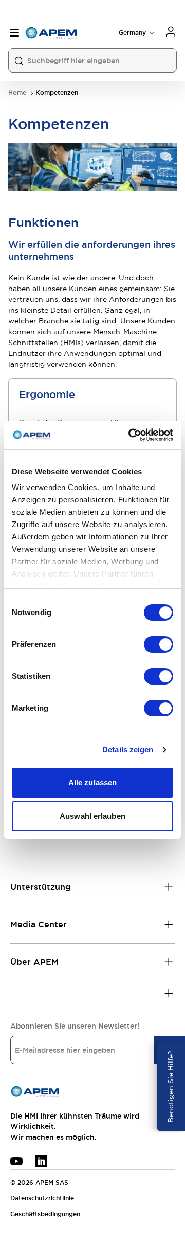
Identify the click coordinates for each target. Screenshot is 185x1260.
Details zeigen (127, 749)
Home (17, 93)
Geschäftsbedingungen (45, 1214)
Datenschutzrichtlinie (42, 1198)
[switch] (158, 644)
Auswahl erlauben (92, 816)
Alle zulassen (92, 782)
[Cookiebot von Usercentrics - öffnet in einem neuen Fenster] (130, 435)
